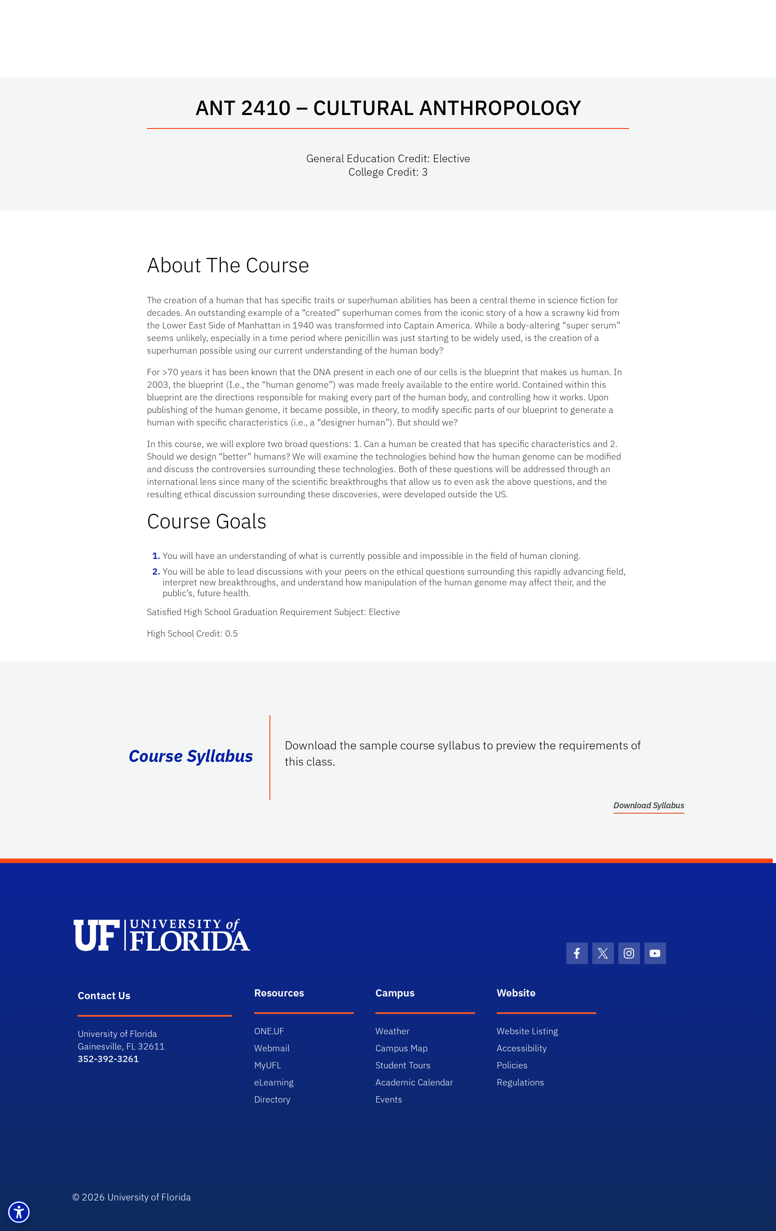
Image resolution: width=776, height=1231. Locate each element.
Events (388, 1099)
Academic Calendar (414, 1082)
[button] (19, 1212)
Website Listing (527, 1031)
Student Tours (403, 1065)
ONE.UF (269, 1031)
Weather (392, 1031)
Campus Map (401, 1048)
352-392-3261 (108, 1059)
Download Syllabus (648, 805)
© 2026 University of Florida (131, 1197)
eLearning (274, 1082)
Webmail (272, 1048)
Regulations (520, 1082)
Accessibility (522, 1048)
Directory (272, 1099)
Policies (512, 1065)
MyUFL (267, 1065)
